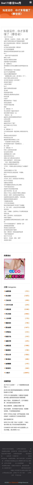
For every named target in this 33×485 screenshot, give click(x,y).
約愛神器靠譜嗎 (17, 453)
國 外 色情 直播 (21, 458)
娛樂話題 (17, 345)
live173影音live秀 (13, 482)
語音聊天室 (14, 451)
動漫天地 (17, 336)
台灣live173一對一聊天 (19, 472)
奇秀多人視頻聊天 (23, 451)
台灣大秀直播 (7, 463)
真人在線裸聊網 (19, 463)
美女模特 (17, 296)
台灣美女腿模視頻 (21, 449)
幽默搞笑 (17, 323)
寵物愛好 (17, 350)
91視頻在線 (18, 475)
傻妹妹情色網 (25, 465)
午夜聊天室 (15, 456)
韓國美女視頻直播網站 (8, 449)
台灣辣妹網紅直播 (7, 472)
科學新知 (17, 332)
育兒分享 (17, 354)
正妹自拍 (17, 300)
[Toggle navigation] (30, 2)
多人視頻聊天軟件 (7, 468)
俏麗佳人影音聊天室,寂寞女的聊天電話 (21, 470)
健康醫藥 (17, 363)
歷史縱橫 (17, 327)
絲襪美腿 (17, 291)
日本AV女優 (17, 305)
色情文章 (9, 456)
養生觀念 (17, 359)
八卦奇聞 (17, 318)
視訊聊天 (17, 368)
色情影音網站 (11, 458)
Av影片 (17, 373)
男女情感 (17, 314)
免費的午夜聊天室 (16, 465)
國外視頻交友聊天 (26, 468)
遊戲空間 (17, 341)
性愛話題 (17, 309)
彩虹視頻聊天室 (8, 419)
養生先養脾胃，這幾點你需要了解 (14, 406)
